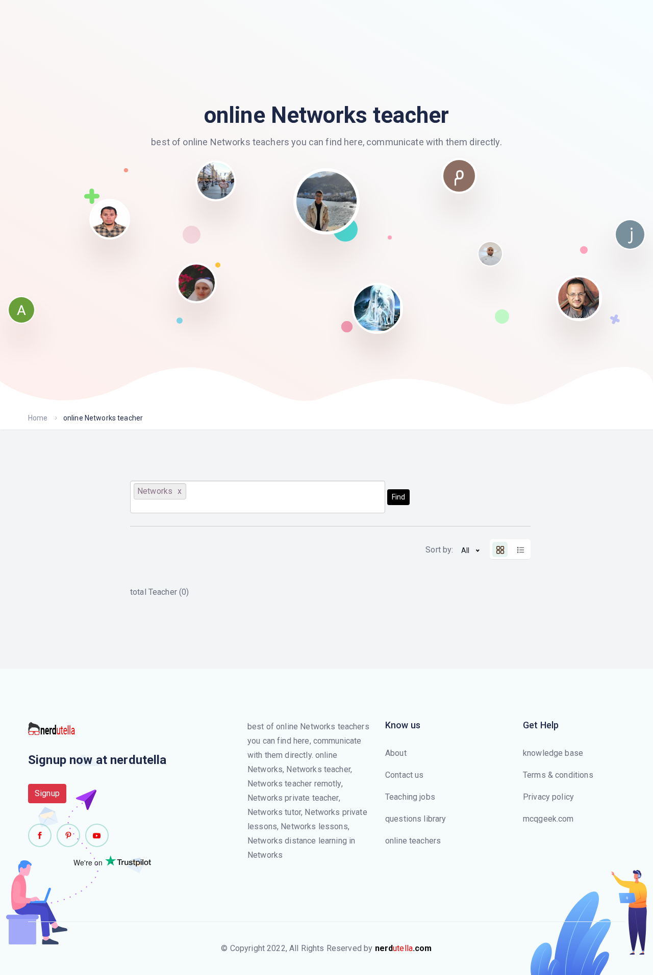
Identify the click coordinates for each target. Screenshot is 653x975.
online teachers (413, 841)
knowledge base (553, 753)
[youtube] (97, 835)
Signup (47, 793)
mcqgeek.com (548, 819)
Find (398, 497)
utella (403, 948)
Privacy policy (548, 797)
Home (38, 418)
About (396, 753)
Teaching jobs (410, 797)
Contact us (404, 775)
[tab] (500, 549)
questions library (415, 819)
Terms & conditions (558, 775)
